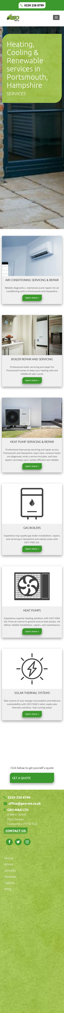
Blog (7, 889)
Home (8, 858)
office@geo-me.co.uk (24, 803)
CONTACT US (16, 831)
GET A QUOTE (21, 778)
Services (10, 870)
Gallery (9, 883)
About (9, 864)
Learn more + (32, 298)
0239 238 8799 (34, 5)
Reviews (10, 876)
